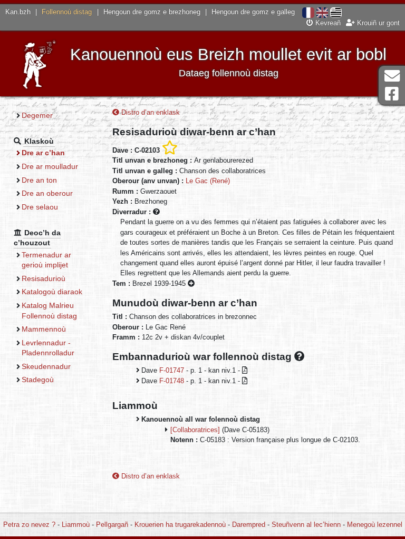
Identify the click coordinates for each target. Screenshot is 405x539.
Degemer (37, 115)
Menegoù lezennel (374, 524)
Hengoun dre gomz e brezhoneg (151, 12)
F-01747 (171, 370)
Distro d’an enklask (149, 112)
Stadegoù (38, 379)
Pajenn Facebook (392, 94)
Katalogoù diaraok (52, 291)
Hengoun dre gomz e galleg (253, 12)
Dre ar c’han (43, 152)
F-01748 (171, 381)
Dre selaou (40, 207)
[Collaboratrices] (195, 430)
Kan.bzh (18, 12)
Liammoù (76, 524)
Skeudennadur (46, 366)
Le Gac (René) (208, 181)
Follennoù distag (67, 12)
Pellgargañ (112, 524)
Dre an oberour (47, 193)
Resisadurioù (43, 278)
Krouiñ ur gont (377, 23)
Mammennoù (44, 329)
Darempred (248, 524)
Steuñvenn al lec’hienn (306, 524)
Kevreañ (327, 23)
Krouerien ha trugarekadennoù (180, 524)
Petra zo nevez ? (29, 524)
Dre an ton (39, 180)
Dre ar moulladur (50, 166)
